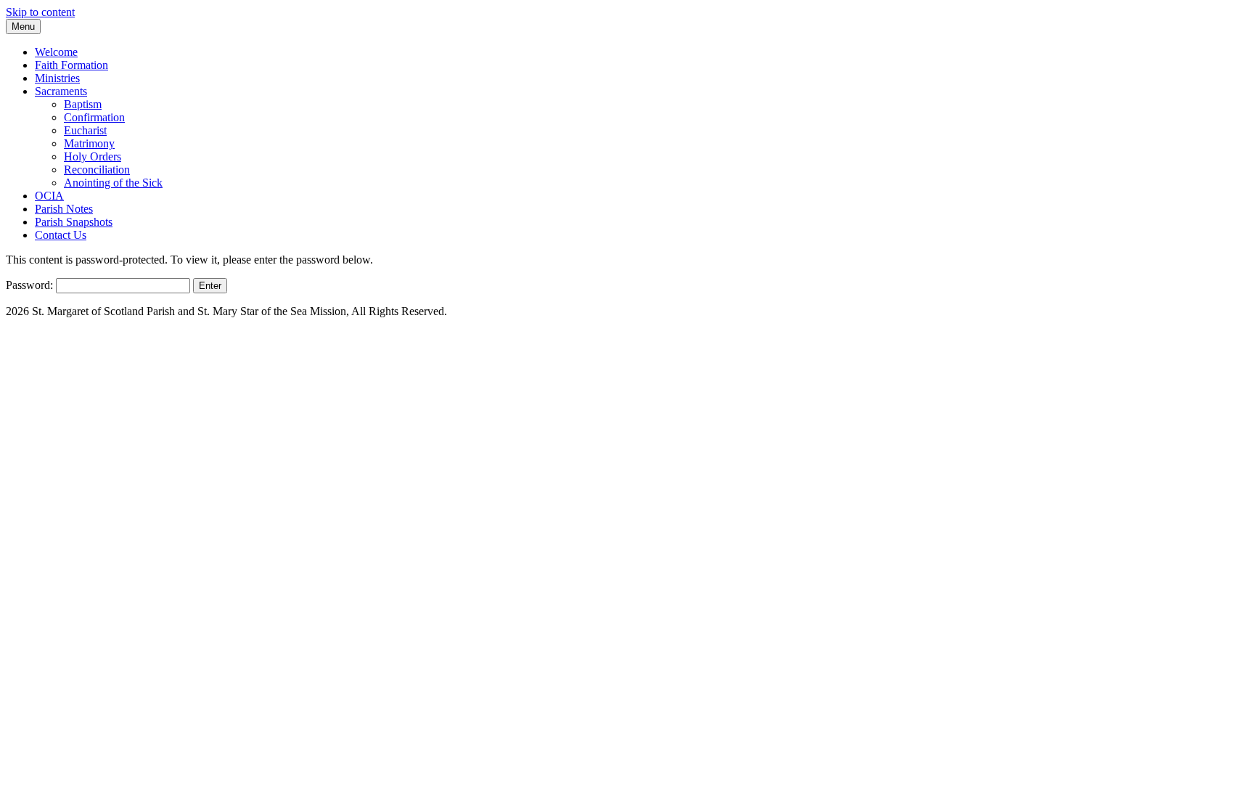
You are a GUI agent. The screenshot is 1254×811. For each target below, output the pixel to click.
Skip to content (40, 12)
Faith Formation (71, 65)
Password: (31, 285)
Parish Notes (64, 209)
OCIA (49, 195)
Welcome (56, 52)
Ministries (57, 78)
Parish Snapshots (73, 222)
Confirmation (94, 117)
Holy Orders (92, 156)
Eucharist (85, 130)
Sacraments (61, 91)
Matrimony (89, 143)
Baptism (83, 104)
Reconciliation (97, 169)
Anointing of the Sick (113, 182)
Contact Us (60, 235)
